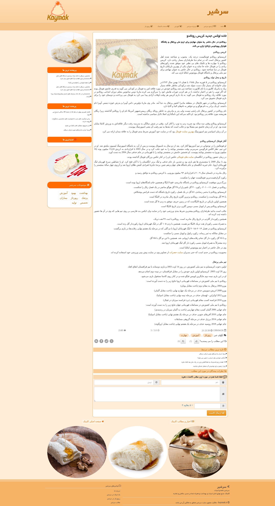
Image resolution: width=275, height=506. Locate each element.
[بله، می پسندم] (196, 341)
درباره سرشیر (192, 26)
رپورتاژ (208, 335)
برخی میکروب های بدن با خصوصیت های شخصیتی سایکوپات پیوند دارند (71, 120)
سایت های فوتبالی (185, 157)
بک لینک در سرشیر (113, 494)
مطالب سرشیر (115, 502)
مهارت (184, 335)
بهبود (73, 193)
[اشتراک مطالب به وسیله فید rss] (96, 341)
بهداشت (83, 193)
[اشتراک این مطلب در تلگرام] (106, 341)
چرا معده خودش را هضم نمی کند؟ (79, 82)
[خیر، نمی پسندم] (183, 341)
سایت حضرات (176, 252)
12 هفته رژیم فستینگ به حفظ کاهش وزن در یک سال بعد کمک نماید (203, 362)
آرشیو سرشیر (209, 26)
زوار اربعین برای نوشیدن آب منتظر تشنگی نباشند (209, 366)
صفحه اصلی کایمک (92, 421)
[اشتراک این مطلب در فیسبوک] (101, 341)
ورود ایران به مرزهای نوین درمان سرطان (212, 353)
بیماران (63, 198)
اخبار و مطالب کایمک (181, 421)
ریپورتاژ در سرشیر (113, 498)
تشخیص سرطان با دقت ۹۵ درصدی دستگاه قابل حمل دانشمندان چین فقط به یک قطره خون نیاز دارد (73, 77)
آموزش (177, 26)
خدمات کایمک (163, 26)
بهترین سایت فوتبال (185, 131)
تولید (74, 202)
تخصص (84, 202)
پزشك (84, 198)
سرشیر (217, 11)
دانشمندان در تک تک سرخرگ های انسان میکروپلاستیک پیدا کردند (70, 95)
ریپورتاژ (148, 26)
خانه (222, 26)
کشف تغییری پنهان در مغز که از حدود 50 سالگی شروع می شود (71, 113)
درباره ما (117, 490)
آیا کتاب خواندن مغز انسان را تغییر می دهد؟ (211, 358)
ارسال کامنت (215, 413)
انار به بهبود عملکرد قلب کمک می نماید (77, 125)
